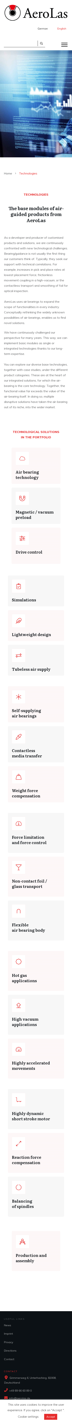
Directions (10, 1350)
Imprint (8, 1333)
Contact (9, 1359)
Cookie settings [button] (28, 1416)
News (7, 1325)
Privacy (8, 1342)
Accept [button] (50, 1416)
